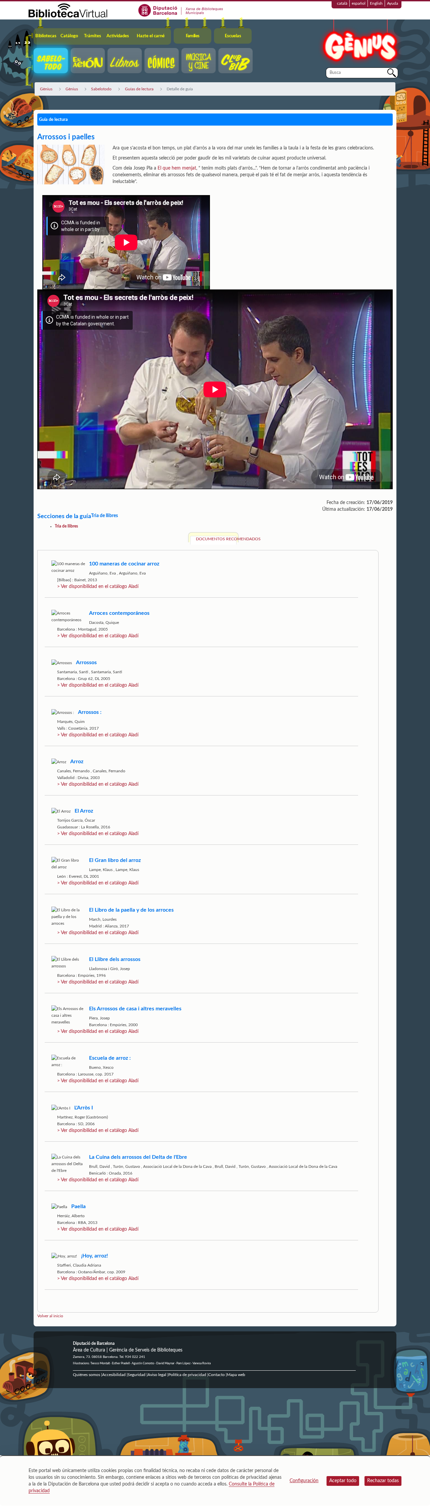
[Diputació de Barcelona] (180, 10)
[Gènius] (359, 43)
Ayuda (392, 3)
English (376, 3)
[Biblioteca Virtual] (68, 10)
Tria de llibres (66, 526)
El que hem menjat (177, 168)
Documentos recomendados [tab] (216, 539)
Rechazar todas (383, 1480)
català (342, 3)
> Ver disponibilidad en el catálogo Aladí (97, 586)
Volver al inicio (50, 1316)
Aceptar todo (342, 1480)
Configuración (304, 1480)
